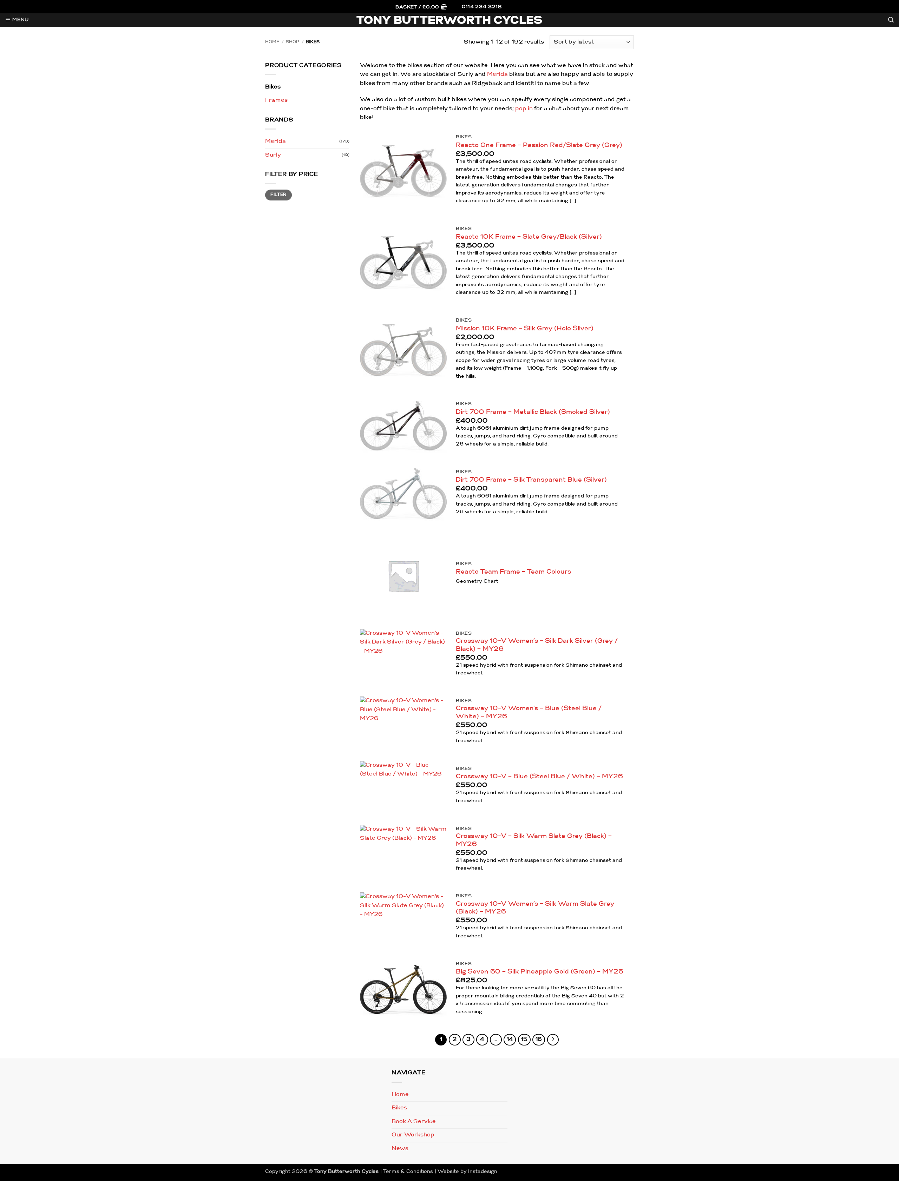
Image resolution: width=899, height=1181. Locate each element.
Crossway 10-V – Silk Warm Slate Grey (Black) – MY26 (534, 840)
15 (524, 1039)
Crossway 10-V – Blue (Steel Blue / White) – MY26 (539, 777)
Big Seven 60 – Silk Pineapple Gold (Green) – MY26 (539, 972)
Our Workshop (413, 1135)
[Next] (553, 1040)
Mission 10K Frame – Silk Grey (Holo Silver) (524, 329)
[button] (421, 7)
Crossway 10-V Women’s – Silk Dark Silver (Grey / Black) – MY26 (537, 645)
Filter (278, 195)
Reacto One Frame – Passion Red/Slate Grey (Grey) (539, 146)
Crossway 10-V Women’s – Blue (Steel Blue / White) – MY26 (529, 713)
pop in (524, 109)
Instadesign (482, 1171)
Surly (273, 155)
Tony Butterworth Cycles (450, 21)
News (400, 1149)
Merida (275, 141)
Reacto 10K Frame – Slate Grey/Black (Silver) (529, 237)
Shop (292, 42)
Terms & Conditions (408, 1171)
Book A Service (414, 1121)
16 (539, 1039)
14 (510, 1039)
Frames (276, 100)
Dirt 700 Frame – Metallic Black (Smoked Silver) (533, 412)
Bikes (273, 87)
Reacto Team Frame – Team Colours (513, 572)
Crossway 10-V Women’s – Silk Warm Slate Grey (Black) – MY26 (535, 908)
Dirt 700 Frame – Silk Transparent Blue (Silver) (531, 480)
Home (272, 42)
